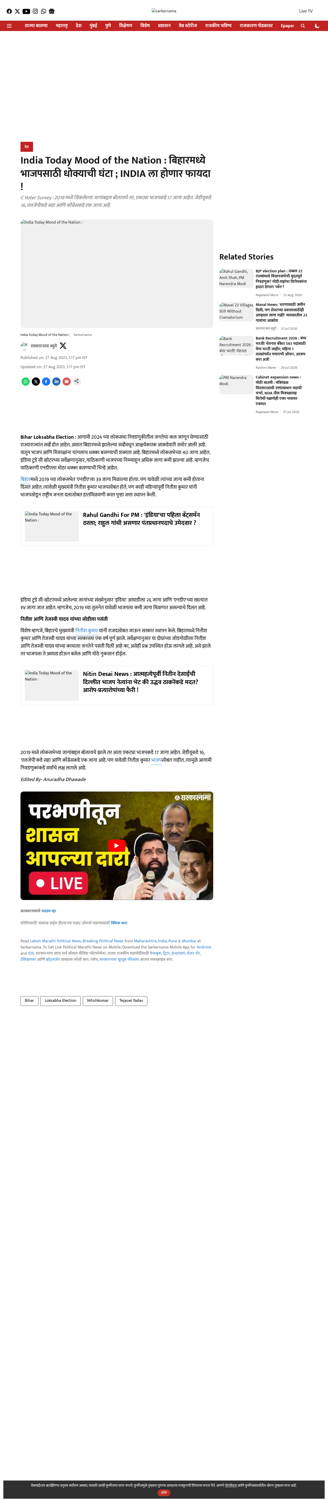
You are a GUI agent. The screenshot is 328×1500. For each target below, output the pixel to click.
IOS (31, 953)
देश (78, 26)
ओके (164, 1493)
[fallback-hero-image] (236, 278)
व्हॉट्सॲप (53, 959)
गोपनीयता (231, 1485)
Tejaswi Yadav (131, 1000)
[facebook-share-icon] (46, 384)
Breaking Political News (103, 941)
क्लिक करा (119, 923)
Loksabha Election (60, 1000)
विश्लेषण (125, 26)
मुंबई (93, 26)
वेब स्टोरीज (188, 26)
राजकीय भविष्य (218, 26)
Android (204, 947)
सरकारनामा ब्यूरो (44, 346)
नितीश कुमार (86, 630)
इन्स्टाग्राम (178, 953)
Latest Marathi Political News (55, 941)
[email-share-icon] (67, 384)
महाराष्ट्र (62, 26)
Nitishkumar (98, 1000)
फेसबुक (155, 953)
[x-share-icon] (36, 384)
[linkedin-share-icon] (56, 384)
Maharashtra (145, 941)
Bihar (29, 1000)
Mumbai (189, 941)
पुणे (108, 26)
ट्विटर (166, 953)
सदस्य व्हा (49, 911)
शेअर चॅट (193, 953)
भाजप (156, 760)
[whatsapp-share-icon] (26, 384)
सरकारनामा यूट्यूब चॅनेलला (119, 959)
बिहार (25, 479)
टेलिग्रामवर (28, 959)
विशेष (145, 26)
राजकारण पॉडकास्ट (256, 26)
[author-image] (24, 346)
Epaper (288, 26)
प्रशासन (164, 26)
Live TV (306, 11)
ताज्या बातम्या (36, 26)
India (162, 941)
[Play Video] (117, 845)
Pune (172, 941)
